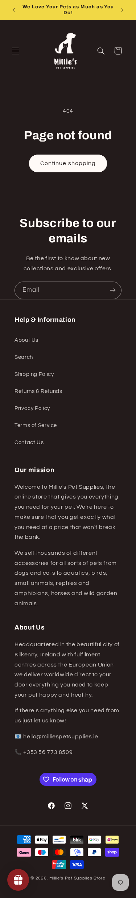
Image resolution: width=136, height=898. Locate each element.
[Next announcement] (122, 10)
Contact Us (29, 442)
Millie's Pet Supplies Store (77, 878)
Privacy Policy (32, 408)
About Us (26, 340)
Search (24, 357)
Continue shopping (68, 163)
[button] (15, 50)
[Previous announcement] (14, 10)
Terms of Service (36, 425)
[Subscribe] (112, 290)
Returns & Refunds (38, 391)
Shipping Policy (34, 374)
